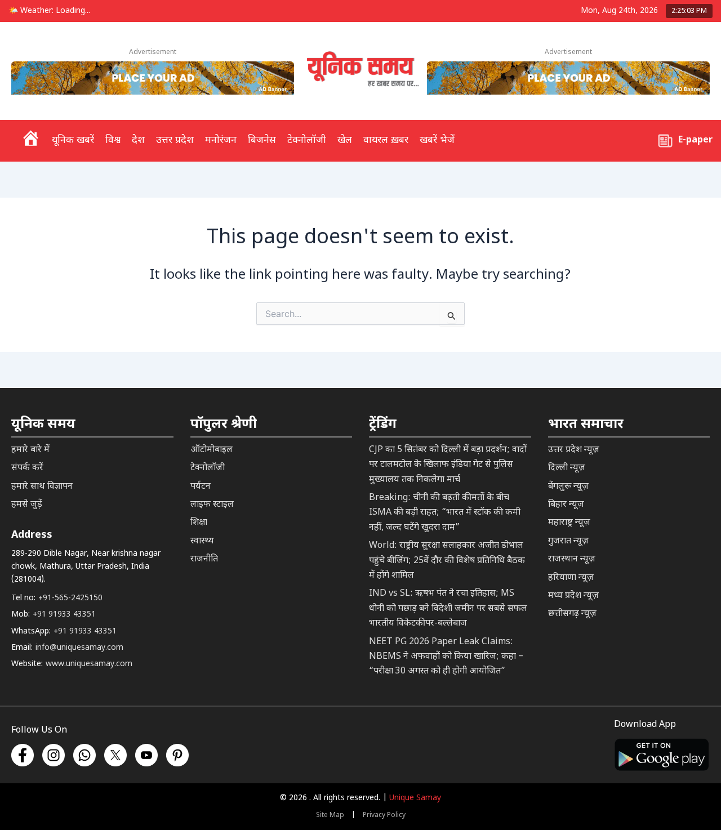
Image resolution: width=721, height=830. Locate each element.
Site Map (330, 815)
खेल (344, 140)
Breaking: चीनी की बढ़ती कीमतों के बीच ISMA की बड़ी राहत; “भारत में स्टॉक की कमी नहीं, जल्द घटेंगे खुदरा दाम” (444, 513)
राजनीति (204, 559)
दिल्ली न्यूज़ (566, 468)
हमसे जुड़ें (26, 505)
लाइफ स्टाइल (212, 505)
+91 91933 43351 (64, 614)
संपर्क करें (27, 468)
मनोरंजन (221, 140)
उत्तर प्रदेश (175, 140)
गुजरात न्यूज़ (568, 541)
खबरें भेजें (437, 140)
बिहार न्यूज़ (566, 505)
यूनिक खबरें (73, 140)
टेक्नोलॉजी (306, 140)
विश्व (113, 140)
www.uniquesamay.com (89, 664)
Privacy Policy (384, 815)
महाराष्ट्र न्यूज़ (569, 523)
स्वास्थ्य (202, 541)
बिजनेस (262, 140)
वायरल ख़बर (385, 140)
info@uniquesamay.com (79, 647)
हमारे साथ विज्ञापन (42, 487)
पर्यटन (200, 487)
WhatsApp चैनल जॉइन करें (541, 758)
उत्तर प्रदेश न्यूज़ (573, 450)
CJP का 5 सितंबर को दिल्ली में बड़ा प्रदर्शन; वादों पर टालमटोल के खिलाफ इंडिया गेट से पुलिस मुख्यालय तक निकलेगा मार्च (448, 465)
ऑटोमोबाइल (211, 450)
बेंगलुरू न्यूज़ (568, 487)
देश (138, 140)
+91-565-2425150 (70, 598)
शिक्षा (198, 523)
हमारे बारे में (30, 450)
